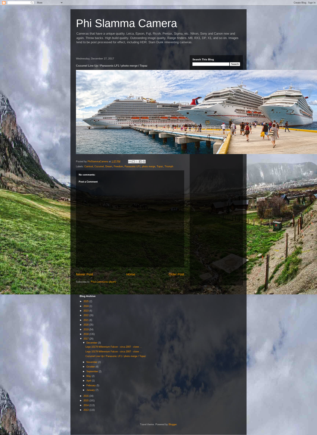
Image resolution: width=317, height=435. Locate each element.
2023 (86, 310)
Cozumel (99, 166)
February (91, 385)
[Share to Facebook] (140, 161)
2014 (86, 405)
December (92, 342)
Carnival (88, 166)
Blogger (172, 424)
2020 (86, 324)
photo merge (148, 166)
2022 (86, 315)
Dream (108, 166)
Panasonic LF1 (133, 166)
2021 (86, 320)
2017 (86, 338)
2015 (86, 400)
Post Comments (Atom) (103, 281)
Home (130, 274)
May (89, 376)
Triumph (169, 166)
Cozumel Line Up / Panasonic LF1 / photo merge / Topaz (115, 356)
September (92, 371)
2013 (86, 410)
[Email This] (130, 161)
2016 (86, 396)
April (89, 380)
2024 (86, 306)
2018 (86, 334)
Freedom (118, 166)
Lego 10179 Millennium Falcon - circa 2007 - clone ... (113, 346)
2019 (86, 329)
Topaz (160, 166)
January (91, 390)
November (92, 362)
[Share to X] (137, 161)
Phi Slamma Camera (126, 23)
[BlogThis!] (133, 161)
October (91, 366)
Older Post (176, 274)
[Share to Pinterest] (144, 161)
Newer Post (84, 274)
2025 (86, 301)
